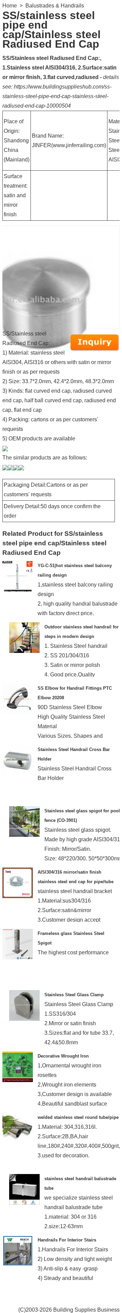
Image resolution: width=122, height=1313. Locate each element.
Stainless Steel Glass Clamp (74, 994)
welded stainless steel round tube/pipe (78, 1117)
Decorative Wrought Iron (63, 1056)
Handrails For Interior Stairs (67, 1239)
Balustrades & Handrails (54, 6)
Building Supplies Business (86, 1310)
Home (9, 6)
